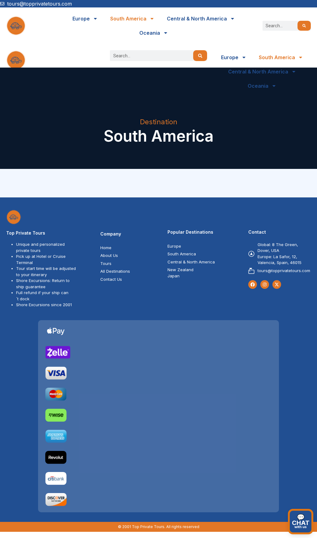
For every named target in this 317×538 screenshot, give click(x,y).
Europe (81, 18)
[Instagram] (264, 284)
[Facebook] (252, 284)
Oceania (149, 33)
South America (128, 18)
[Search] (304, 26)
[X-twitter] (276, 284)
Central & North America (197, 18)
